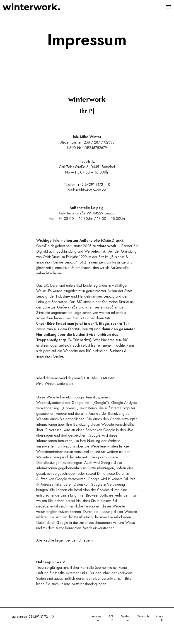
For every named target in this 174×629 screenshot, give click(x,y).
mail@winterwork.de (91, 190)
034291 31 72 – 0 (41, 616)
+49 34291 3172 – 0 (93, 184)
